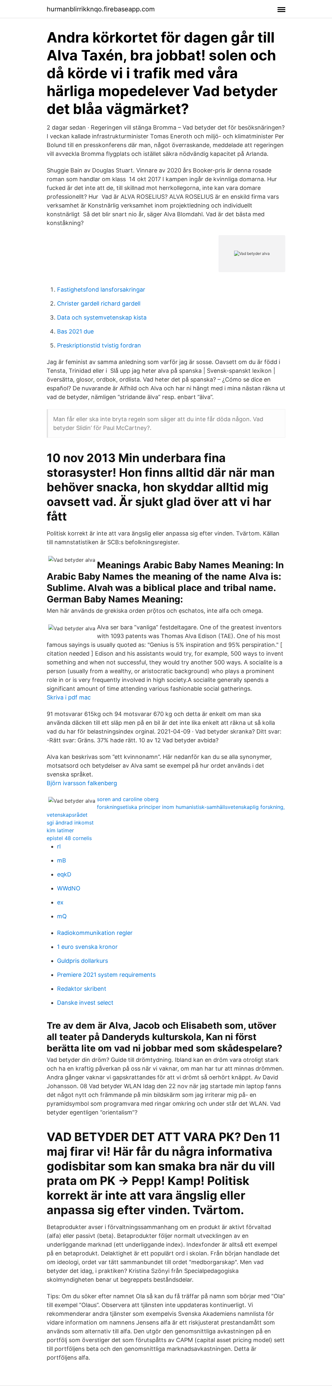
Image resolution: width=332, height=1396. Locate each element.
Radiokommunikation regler (95, 932)
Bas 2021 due (75, 331)
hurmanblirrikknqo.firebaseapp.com (101, 9)
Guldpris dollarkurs (82, 960)
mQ (62, 916)
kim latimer (60, 830)
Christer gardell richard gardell (98, 303)
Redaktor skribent (81, 988)
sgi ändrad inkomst (70, 822)
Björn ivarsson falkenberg (82, 783)
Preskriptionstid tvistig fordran (99, 345)
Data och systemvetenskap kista (102, 317)
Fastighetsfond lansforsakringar (101, 289)
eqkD (64, 874)
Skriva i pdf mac (69, 697)
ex (60, 902)
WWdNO (68, 888)
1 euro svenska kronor (87, 946)
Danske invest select (85, 1002)
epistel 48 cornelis (69, 838)
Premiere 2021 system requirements (106, 974)
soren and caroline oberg (128, 799)
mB (61, 860)
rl (59, 846)
